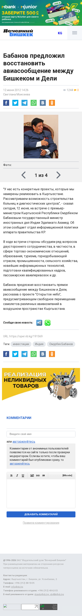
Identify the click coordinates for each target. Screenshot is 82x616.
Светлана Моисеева (16, 94)
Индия (39, 344)
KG (60, 33)
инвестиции (21, 344)
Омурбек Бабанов (61, 344)
